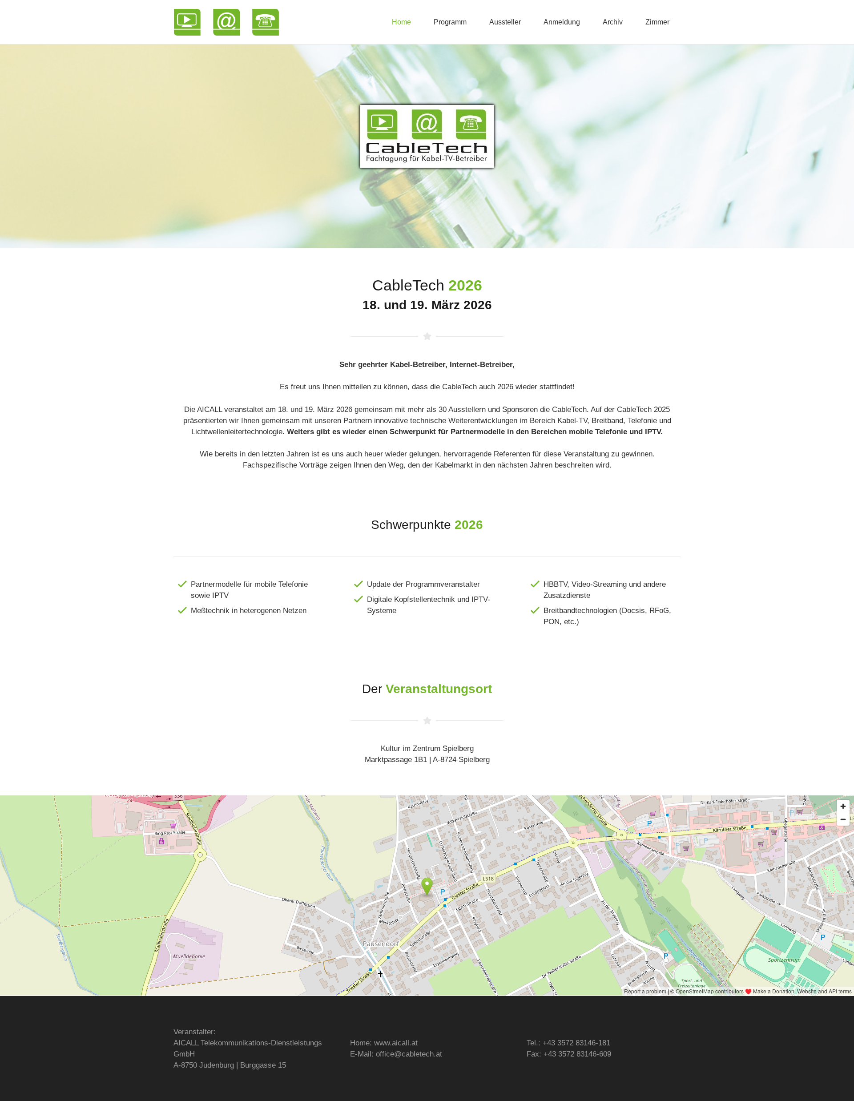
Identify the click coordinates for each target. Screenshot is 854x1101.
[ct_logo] (226, 22)
